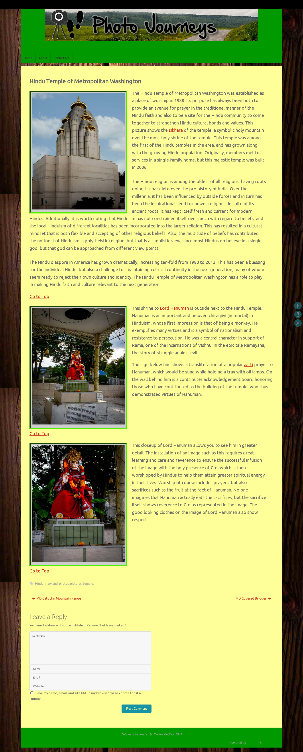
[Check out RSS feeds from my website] (298, 323)
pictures (76, 584)
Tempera (253, 743)
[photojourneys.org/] (298, 306)
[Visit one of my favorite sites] (298, 314)
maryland (51, 584)
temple (88, 584)
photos (64, 584)
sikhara (176, 130)
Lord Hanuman (174, 308)
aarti (248, 364)
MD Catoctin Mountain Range (58, 598)
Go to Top (39, 296)
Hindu (39, 584)
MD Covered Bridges (251, 598)
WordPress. (270, 743)
